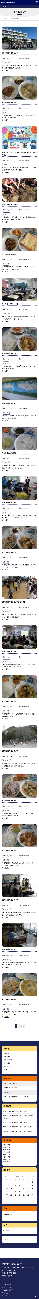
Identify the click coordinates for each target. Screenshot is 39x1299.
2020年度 (7, 1159)
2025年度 (7, 1147)
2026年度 (7, 1145)
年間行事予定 (11, 1088)
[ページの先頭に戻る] (36, 1296)
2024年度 (7, 1150)
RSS (8, 1239)
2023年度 (7, 1152)
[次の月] (33, 1176)
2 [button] (18, 1026)
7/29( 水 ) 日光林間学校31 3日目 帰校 (14, 1111)
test (6, 1069)
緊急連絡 (7, 1056)
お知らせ (7, 1053)
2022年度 (7, 1154)
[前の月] (5, 1176)
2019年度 (7, 1162)
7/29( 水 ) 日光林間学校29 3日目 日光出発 (16, 1122)
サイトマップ (7, 1276)
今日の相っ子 (9, 1066)
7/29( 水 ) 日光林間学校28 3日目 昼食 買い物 (17, 1127)
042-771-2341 (11, 1270)
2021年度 (7, 1157)
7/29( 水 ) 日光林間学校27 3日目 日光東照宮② (17, 1131)
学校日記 (7, 1063)
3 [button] (21, 1026)
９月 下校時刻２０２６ (16, 1097)
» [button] (23, 1026)
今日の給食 (8, 1060)
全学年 (6, 70)
